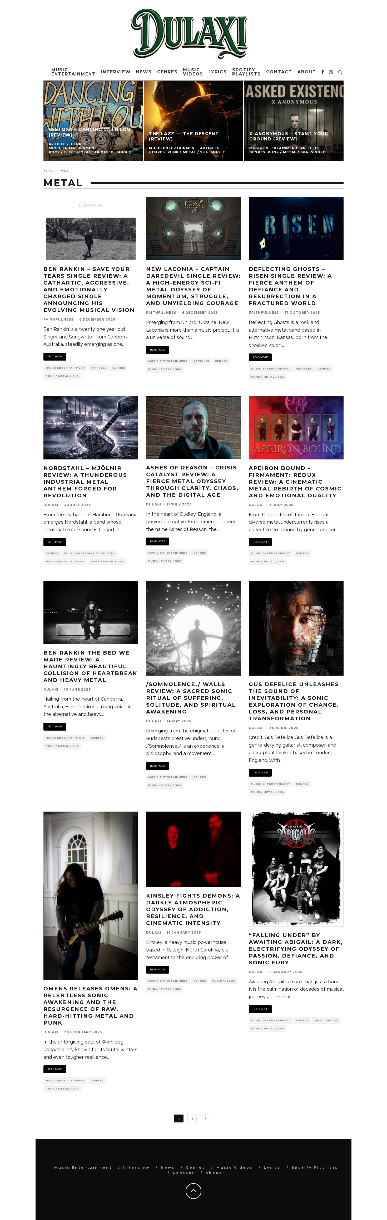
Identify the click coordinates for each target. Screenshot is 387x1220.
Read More (54, 356)
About (306, 71)
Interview (116, 71)
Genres (167, 71)
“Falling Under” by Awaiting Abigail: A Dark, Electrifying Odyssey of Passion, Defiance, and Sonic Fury (296, 949)
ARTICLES (99, 367)
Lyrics (218, 71)
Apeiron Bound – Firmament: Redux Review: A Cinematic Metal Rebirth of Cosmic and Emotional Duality (295, 482)
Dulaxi (50, 505)
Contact (279, 71)
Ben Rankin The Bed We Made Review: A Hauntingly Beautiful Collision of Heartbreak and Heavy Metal (90, 666)
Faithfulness (58, 319)
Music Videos (193, 72)
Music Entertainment (73, 72)
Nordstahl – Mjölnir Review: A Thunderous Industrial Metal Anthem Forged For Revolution (85, 482)
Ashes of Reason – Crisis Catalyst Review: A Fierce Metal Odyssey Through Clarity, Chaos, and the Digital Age (192, 481)
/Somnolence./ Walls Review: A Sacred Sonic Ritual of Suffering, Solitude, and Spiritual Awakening (191, 698)
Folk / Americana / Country (89, 553)
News (144, 71)
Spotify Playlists (246, 72)
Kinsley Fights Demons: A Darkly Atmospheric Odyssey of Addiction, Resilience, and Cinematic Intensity (193, 909)
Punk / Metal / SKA (62, 375)
